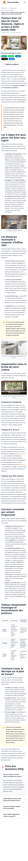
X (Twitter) (4, 59)
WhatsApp (11, 56)
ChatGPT (4, 56)
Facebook (11, 59)
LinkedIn (18, 56)
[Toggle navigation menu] (24, 2)
